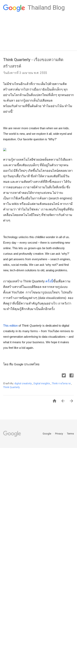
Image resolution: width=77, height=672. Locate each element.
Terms (70, 433)
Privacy (59, 433)
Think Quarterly (11, 387)
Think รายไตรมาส (61, 383)
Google (47, 433)
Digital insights (42, 383)
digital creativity (23, 383)
